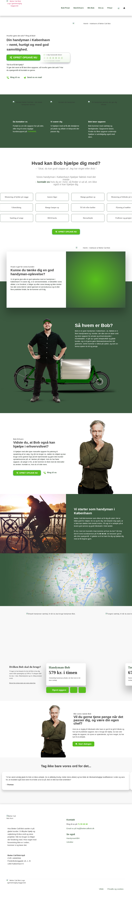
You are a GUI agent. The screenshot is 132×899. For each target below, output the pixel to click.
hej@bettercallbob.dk (85, 828)
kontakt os (43, 182)
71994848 (31, 131)
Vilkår (101, 889)
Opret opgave (59, 690)
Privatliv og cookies (115, 889)
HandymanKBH (73, 838)
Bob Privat (65, 8)
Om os (100, 8)
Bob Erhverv (79, 8)
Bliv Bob (91, 8)
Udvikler (69, 842)
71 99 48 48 (101, 534)
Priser (109, 8)
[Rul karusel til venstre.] (73, 690)
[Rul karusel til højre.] (82, 690)
